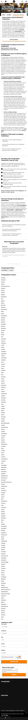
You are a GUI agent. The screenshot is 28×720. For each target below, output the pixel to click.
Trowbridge (3, 576)
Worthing (3, 612)
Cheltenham (3, 353)
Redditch (3, 513)
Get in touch (14, 39)
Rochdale (3, 515)
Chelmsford (3, 351)
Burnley (2, 334)
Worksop (3, 610)
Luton (2, 463)
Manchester (3, 471)
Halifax (2, 410)
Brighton (3, 330)
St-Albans (3, 545)
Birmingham (4, 270)
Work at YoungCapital (6, 686)
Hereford (3, 425)
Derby (2, 372)
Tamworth (3, 568)
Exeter (2, 389)
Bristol (2, 332)
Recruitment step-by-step (7, 49)
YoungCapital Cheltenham (18, 14)
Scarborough (4, 526)
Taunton (3, 570)
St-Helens (3, 547)
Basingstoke (3, 296)
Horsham (3, 431)
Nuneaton (3, 492)
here (7, 715)
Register (3, 700)
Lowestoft (3, 461)
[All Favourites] (5, 1)
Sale (2, 522)
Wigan (2, 597)
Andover (3, 281)
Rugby (2, 519)
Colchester (3, 359)
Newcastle (3, 479)
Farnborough (4, 393)
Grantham (3, 399)
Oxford (2, 496)
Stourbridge (3, 557)
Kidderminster (4, 444)
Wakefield (3, 578)
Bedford (3, 300)
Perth (2, 498)
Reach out (21, 190)
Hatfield (2, 420)
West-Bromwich (4, 591)
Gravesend (3, 402)
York (2, 619)
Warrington (3, 583)
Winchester (3, 600)
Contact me (14, 661)
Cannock (3, 340)
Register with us (4, 216)
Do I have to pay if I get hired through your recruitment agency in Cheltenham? (11, 234)
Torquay (3, 574)
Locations (9, 14)
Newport (3, 484)
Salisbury (3, 524)
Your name (14, 624)
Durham (2, 383)
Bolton (2, 311)
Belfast (2, 303)
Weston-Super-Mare (5, 593)
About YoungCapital (5, 684)
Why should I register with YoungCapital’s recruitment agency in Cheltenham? (14, 225)
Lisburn (2, 454)
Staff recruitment (5, 48)
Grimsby (3, 406)
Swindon (3, 566)
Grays (2, 404)
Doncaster (3, 376)
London (11, 270)
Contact (3, 689)
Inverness (3, 435)
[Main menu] (1, 1)
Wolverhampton (4, 606)
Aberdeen (3, 277)
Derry (2, 374)
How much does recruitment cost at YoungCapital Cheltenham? (13, 145)
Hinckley (3, 429)
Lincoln (2, 452)
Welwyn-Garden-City (5, 589)
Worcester (3, 608)
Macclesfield (4, 465)
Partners (3, 691)
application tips (18, 209)
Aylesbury (3, 288)
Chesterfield (3, 357)
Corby (2, 362)
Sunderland (3, 560)
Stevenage (3, 551)
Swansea (3, 564)
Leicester (3, 450)
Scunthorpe (3, 528)
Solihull (2, 538)
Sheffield (3, 530)
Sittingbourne (4, 534)
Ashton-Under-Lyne (5, 286)
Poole (2, 505)
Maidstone (3, 469)
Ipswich (2, 437)
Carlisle (2, 347)
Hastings (3, 418)
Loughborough (4, 458)
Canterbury (3, 343)
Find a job (16, 49)
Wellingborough (4, 587)
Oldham (2, 494)
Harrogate (3, 416)
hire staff (21, 29)
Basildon (3, 294)
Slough (2, 536)
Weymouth (3, 595)
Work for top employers (6, 705)
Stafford (3, 549)
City (2, 637)
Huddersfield (4, 433)
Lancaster (3, 446)
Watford (3, 585)
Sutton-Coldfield (4, 562)
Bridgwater (3, 328)
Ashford (2, 284)
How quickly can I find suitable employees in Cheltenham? (12, 140)
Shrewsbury (3, 532)
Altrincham (3, 279)
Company (14, 630)
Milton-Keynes (4, 477)
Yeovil (2, 616)
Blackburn (3, 305)
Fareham (3, 391)
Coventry (3, 364)
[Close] (26, 713)
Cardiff (2, 345)
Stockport (3, 553)
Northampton (4, 486)
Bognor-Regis (4, 309)
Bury (2, 336)
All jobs (2, 698)
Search (14, 674)
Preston (2, 509)
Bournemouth (4, 315)
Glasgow (3, 395)
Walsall (2, 581)
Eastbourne (3, 385)
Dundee (2, 380)
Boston (2, 313)
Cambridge (3, 338)
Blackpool (3, 307)
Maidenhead (4, 467)
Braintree (3, 321)
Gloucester (3, 397)
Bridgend (3, 326)
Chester (2, 355)
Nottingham (3, 490)
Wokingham (3, 604)
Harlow (2, 414)
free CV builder (10, 209)
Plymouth (3, 503)
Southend (3, 543)
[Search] (22, 1)
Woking (2, 602)
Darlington (3, 370)
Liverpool (3, 456)
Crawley (3, 366)
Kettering (3, 442)
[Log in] (26, 1)
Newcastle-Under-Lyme (6, 482)
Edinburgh (3, 387)
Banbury (3, 290)
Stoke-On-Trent (4, 555)
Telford (2, 572)
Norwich (3, 488)
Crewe (2, 368)
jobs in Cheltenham (22, 205)
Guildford (3, 408)
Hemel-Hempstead (5, 423)
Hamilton (3, 412)
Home (3, 14)
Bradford (3, 319)
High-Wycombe (4, 427)
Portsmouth (3, 507)
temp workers (18, 31)
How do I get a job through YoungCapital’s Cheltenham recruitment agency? (11, 230)
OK (5, 717)
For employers (4, 703)
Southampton (4, 541)
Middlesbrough (4, 475)
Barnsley (3, 292)
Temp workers (12, 48)
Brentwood (3, 324)
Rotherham (3, 517)
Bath (2, 298)
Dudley (2, 378)
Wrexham (3, 614)
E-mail (14, 643)
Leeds (2, 448)
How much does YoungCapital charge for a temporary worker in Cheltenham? (11, 149)
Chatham (3, 349)
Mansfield (3, 473)
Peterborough (4, 501)
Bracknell (3, 317)
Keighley (3, 439)
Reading (3, 511)
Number (3, 650)
